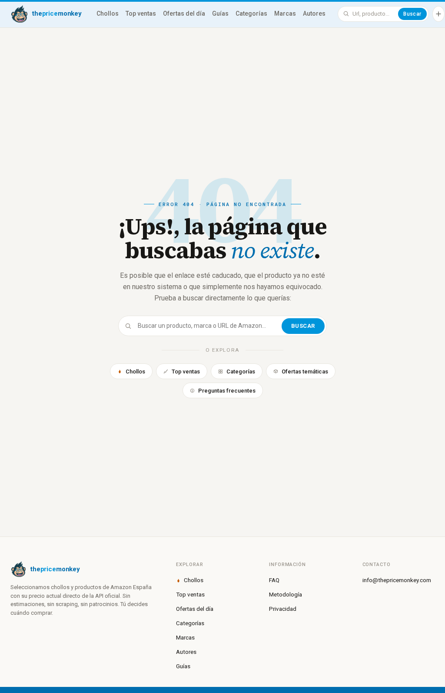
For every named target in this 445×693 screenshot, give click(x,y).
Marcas (285, 13)
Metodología (285, 594)
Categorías (251, 13)
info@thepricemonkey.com (396, 579)
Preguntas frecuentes (227, 390)
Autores (314, 13)
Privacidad (282, 608)
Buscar (412, 14)
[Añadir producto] (438, 14)
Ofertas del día (184, 13)
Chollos (107, 13)
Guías (220, 13)
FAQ (274, 579)
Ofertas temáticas (305, 371)
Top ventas (141, 13)
